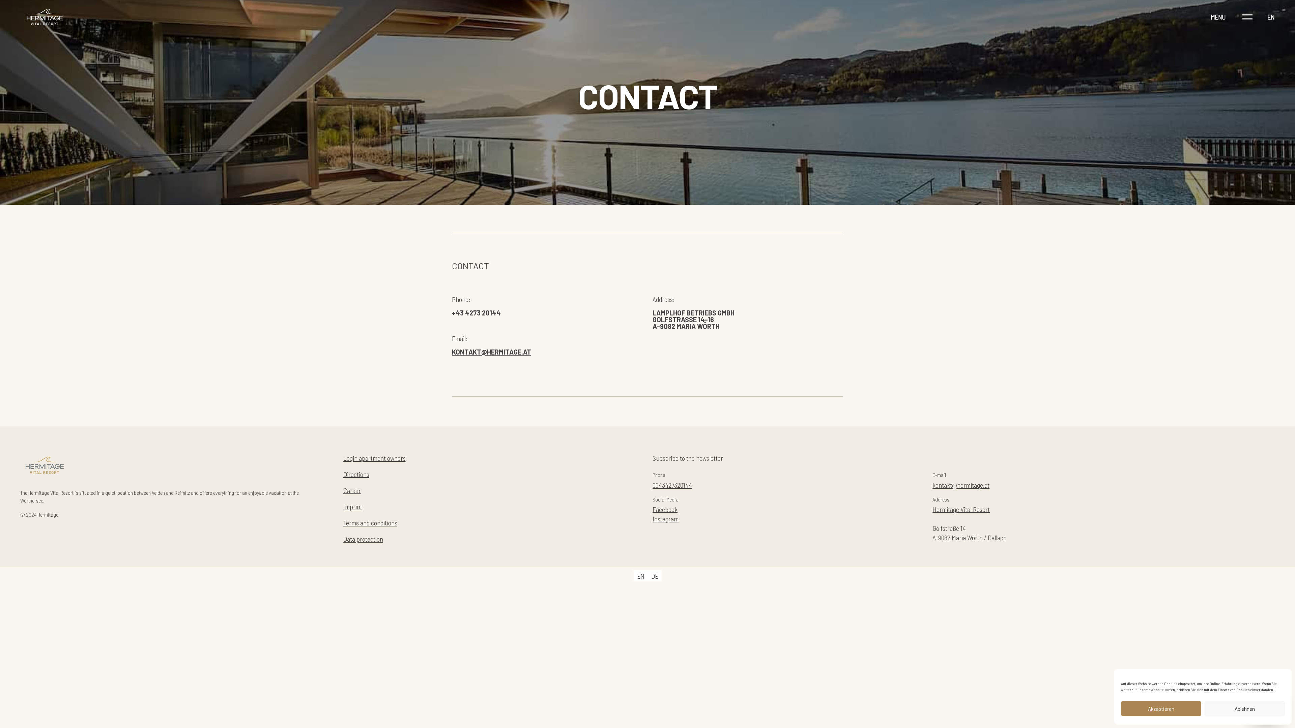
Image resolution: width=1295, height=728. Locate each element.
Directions (356, 474)
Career (352, 490)
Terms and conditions (370, 523)
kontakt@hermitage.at (960, 485)
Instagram (666, 519)
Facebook (665, 509)
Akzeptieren (1161, 709)
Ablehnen (1245, 709)
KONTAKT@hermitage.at (491, 352)
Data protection (363, 539)
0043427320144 (672, 485)
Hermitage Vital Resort (961, 509)
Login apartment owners (374, 458)
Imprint (352, 507)
